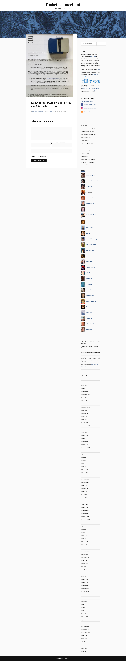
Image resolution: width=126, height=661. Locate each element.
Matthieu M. (88, 290)
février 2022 (85, 435)
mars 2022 (84, 432)
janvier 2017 (85, 620)
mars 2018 (84, 576)
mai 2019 (84, 532)
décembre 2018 (85, 548)
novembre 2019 (85, 513)
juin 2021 (84, 457)
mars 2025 (84, 385)
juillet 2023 (85, 413)
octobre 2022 (85, 422)
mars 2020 (84, 501)
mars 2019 (84, 538)
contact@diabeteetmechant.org (88, 101)
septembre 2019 (86, 519)
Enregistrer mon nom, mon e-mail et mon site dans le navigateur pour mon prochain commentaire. (50, 156)
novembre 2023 (85, 404)
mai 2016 (84, 645)
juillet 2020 (85, 488)
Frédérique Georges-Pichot (92, 180)
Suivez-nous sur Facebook (90, 104)
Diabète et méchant (63, 4)
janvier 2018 (85, 582)
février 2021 (85, 469)
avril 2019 (84, 535)
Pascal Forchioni (89, 278)
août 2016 (84, 635)
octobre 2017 (85, 591)
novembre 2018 (85, 551)
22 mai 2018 (49, 111)
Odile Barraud (89, 256)
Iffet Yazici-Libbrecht (91, 209)
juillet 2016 (85, 638)
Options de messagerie (58, 142)
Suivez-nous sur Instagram (90, 108)
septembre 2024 (86, 394)
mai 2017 (84, 607)
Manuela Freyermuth (91, 267)
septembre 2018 (86, 557)
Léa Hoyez (88, 306)
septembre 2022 (86, 425)
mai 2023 (84, 416)
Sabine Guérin (89, 329)
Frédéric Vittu (89, 318)
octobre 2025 (85, 382)
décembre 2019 (85, 510)
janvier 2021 (85, 472)
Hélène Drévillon (90, 272)
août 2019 (84, 522)
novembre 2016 (85, 626)
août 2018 (84, 560)
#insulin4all (95, 74)
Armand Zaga (89, 312)
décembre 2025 (85, 378)
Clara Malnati (89, 186)
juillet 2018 (85, 563)
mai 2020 (84, 494)
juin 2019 (84, 529)
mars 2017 (84, 613)
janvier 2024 (85, 400)
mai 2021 (84, 460)
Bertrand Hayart (90, 323)
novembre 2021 (85, 441)
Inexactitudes (85, 137)
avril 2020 (84, 497)
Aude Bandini (89, 222)
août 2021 (84, 450)
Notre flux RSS (87, 111)
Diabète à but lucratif (87, 128)
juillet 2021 (85, 454)
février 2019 (85, 541)
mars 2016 (84, 651)
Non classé (84, 140)
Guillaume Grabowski (91, 301)
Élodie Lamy (88, 233)
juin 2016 (84, 641)
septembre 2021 (86, 447)
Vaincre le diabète (86, 143)
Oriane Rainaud (89, 261)
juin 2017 (84, 604)
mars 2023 (84, 419)
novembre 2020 (85, 479)
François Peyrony (90, 295)
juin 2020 (84, 491)
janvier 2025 (85, 388)
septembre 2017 (86, 594)
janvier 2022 (85, 438)
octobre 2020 (85, 482)
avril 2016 (84, 648)
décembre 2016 (85, 623)
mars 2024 (84, 397)
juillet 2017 (85, 601)
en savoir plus (93, 56)
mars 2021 (84, 466)
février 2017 (85, 616)
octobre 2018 (85, 554)
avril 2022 (84, 429)
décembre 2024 (85, 391)
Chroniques (84, 146)
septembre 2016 (86, 632)
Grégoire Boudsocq (90, 203)
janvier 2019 (85, 544)
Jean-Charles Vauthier (91, 244)
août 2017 (84, 598)
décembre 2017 (85, 585)
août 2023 (84, 410)
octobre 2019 (85, 516)
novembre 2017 (85, 588)
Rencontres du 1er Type (87, 159)
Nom (32, 142)
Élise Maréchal (89, 227)
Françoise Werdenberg (91, 239)
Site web (51, 143)
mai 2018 (84, 569)
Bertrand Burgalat (37, 111)
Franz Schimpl (89, 284)
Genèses (84, 156)
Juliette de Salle (89, 197)
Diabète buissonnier (87, 131)
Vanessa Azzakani (90, 250)
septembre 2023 (86, 407)
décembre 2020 (85, 476)
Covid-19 (84, 153)
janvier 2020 (85, 507)
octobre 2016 (85, 629)
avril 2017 (84, 610)
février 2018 (85, 579)
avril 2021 (84, 463)
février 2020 (85, 504)
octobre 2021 (85, 444)
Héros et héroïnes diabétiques (89, 134)
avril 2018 (84, 573)
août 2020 (84, 485)
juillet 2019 (85, 526)
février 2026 (85, 375)
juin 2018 (84, 566)
